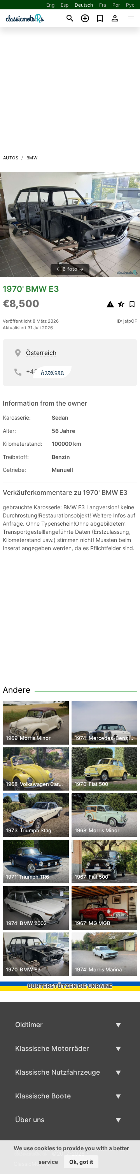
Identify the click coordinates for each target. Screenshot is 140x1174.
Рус (130, 5)
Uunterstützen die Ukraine (70, 986)
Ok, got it (81, 1161)
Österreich (41, 353)
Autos (10, 158)
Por (116, 5)
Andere (16, 690)
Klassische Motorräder (52, 1048)
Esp (64, 5)
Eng (50, 5)
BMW (31, 158)
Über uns (29, 1120)
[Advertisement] (70, 93)
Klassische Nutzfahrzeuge (57, 1072)
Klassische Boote (43, 1096)
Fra (102, 5)
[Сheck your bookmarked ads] (100, 18)
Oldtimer (29, 1024)
